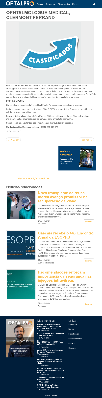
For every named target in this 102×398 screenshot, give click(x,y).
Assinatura (50, 4)
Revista (40, 4)
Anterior (13, 139)
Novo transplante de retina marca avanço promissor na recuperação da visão (63, 196)
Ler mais (88, 221)
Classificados (64, 4)
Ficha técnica (73, 334)
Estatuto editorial (75, 338)
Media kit (72, 343)
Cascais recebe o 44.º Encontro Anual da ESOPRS (66, 235)
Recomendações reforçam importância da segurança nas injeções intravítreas (65, 276)
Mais (74, 4)
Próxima (86, 139)
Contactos (72, 348)
